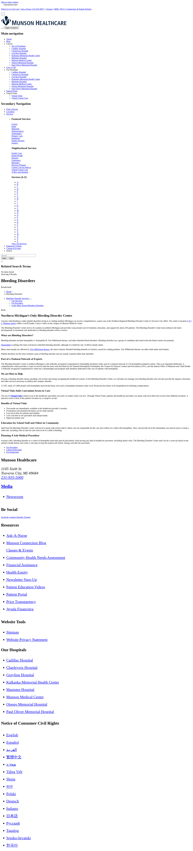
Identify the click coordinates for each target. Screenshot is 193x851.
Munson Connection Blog (26, 543)
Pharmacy (16, 163)
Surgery (15, 143)
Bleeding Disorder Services (17, 298)
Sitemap (12, 632)
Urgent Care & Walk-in (21, 167)
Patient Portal (11, 91)
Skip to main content (9, 2)
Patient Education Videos (25, 587)
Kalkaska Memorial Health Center (26, 55)
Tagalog (12, 830)
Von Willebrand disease (39, 349)
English (12, 735)
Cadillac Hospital (19, 48)
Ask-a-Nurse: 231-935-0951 (32, 9)
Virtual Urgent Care (20, 98)
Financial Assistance (22, 565)
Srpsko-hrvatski (18, 838)
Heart (14, 126)
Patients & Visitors (14, 246)
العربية (11, 750)
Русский (13, 823)
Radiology (16, 138)
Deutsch (12, 801)
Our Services (17, 301)
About (9, 39)
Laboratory (16, 160)
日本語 (12, 816)
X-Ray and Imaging (20, 172)
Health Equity (17, 572)
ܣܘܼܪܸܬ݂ (11, 764)
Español (12, 742)
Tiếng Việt (14, 772)
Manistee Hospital (19, 58)
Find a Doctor (12, 109)
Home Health (17, 156)
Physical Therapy (19, 165)
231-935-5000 (12, 477)
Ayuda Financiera (19, 609)
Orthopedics (17, 133)
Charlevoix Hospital (20, 51)
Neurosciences (18, 131)
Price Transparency (21, 601)
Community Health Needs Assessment (35, 557)
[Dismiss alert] (3, 13)
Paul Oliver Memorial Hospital (24, 65)
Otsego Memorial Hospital (22, 63)
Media (6, 486)
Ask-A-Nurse (16, 535)
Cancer (14, 124)
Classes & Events (13, 248)
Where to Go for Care (10, 9)
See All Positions (19, 46)
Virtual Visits (17, 96)
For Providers (17, 303)
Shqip (10, 779)
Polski (11, 794)
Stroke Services (18, 141)
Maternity (16, 129)
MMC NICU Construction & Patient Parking (72, 9)
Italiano (12, 808)
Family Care (17, 153)
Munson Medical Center (22, 60)
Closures (49, 9)
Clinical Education (14, 450)
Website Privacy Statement (27, 639)
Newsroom (14, 496)
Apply (11, 258)
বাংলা (9, 786)
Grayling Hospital (19, 53)
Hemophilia (6, 345)
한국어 (12, 845)
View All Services (19, 244)
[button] (99, 54)
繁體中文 (14, 757)
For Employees (12, 452)
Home (8, 291)
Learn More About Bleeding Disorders (28, 305)
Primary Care (17, 136)
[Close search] (2, 261)
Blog (8, 41)
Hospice (15, 158)
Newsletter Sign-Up (21, 579)
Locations (10, 112)
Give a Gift (11, 67)
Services (9, 114)
